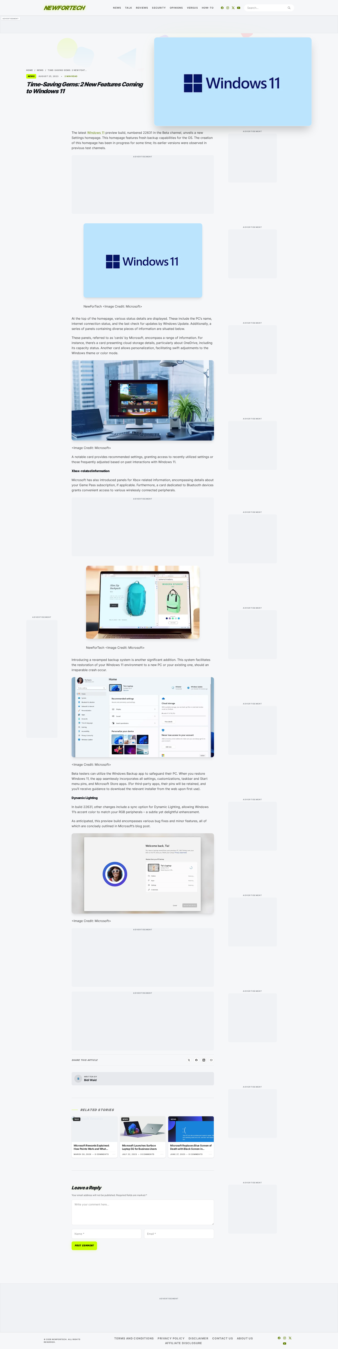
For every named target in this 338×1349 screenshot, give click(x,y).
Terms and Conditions (134, 1338)
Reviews (142, 7)
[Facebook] (222, 7)
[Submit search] (289, 8)
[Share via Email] (211, 1060)
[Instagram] (227, 7)
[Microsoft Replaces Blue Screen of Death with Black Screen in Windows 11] (191, 1137)
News (117, 7)
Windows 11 (95, 133)
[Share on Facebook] (196, 1060)
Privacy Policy (171, 1338)
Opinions (176, 7)
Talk (128, 7)
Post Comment (84, 1246)
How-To (208, 7)
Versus (192, 7)
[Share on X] (189, 1060)
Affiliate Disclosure (183, 1343)
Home (29, 70)
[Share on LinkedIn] (204, 1060)
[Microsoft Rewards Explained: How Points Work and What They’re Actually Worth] (94, 1137)
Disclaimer (198, 1338)
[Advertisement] (169, 24)
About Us (245, 1338)
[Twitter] (233, 7)
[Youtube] (238, 7)
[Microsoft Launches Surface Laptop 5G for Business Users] (143, 1137)
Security (159, 7)
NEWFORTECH (64, 7)
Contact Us (222, 1338)
